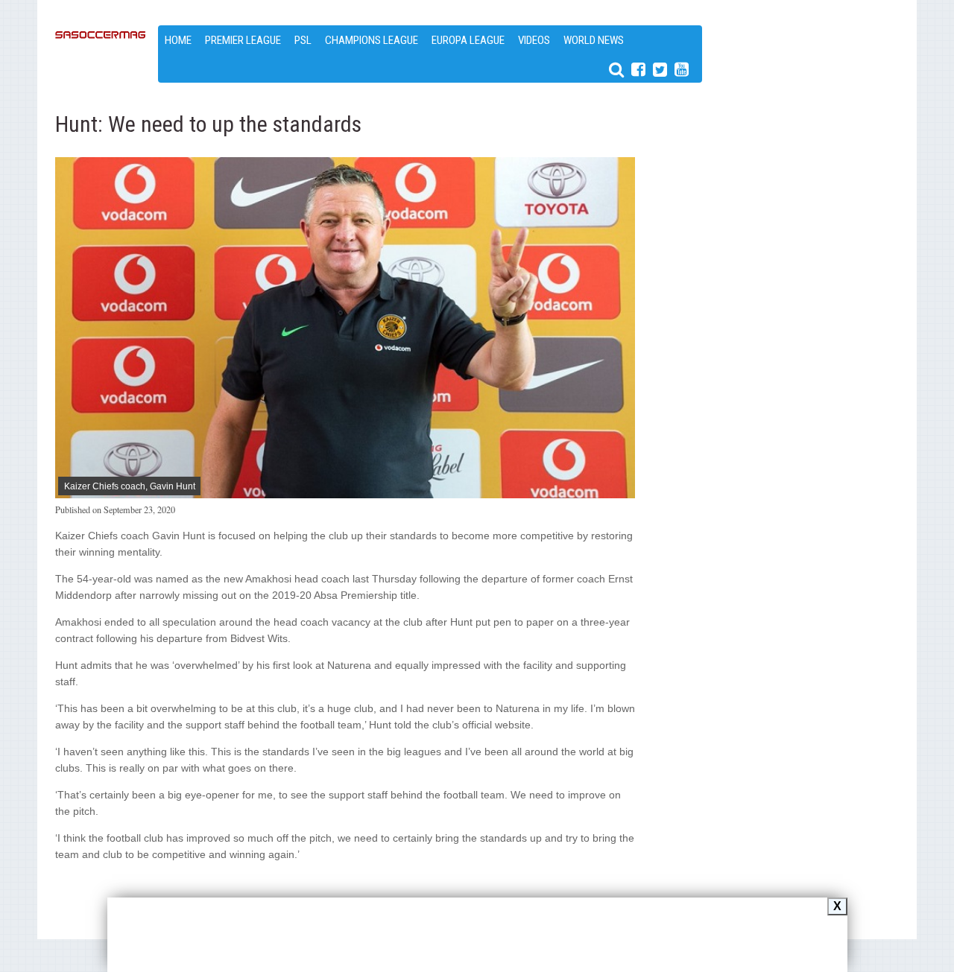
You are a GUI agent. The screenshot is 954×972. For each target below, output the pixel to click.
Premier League (243, 40)
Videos (534, 40)
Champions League (371, 40)
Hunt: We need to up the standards (208, 124)
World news (593, 40)
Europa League (468, 40)
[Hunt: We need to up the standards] (345, 495)
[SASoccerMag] (100, 82)
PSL (303, 40)
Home (178, 40)
